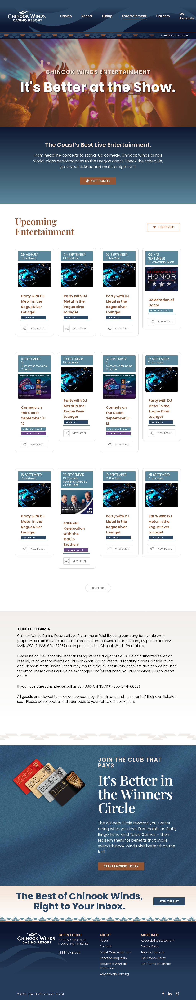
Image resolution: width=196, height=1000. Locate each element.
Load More (98, 588)
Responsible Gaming (114, 974)
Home (164, 35)
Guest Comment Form (115, 952)
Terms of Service (152, 952)
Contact (105, 946)
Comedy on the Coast (34, 366)
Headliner (68, 481)
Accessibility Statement (157, 940)
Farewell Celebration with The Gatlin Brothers (74, 534)
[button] (100, 180)
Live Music (30, 258)
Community (159, 262)
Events (170, 262)
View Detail (37, 328)
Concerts (72, 478)
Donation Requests (113, 958)
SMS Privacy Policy (153, 958)
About (104, 940)
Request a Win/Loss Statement (113, 966)
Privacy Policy (150, 946)
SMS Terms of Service (156, 964)
